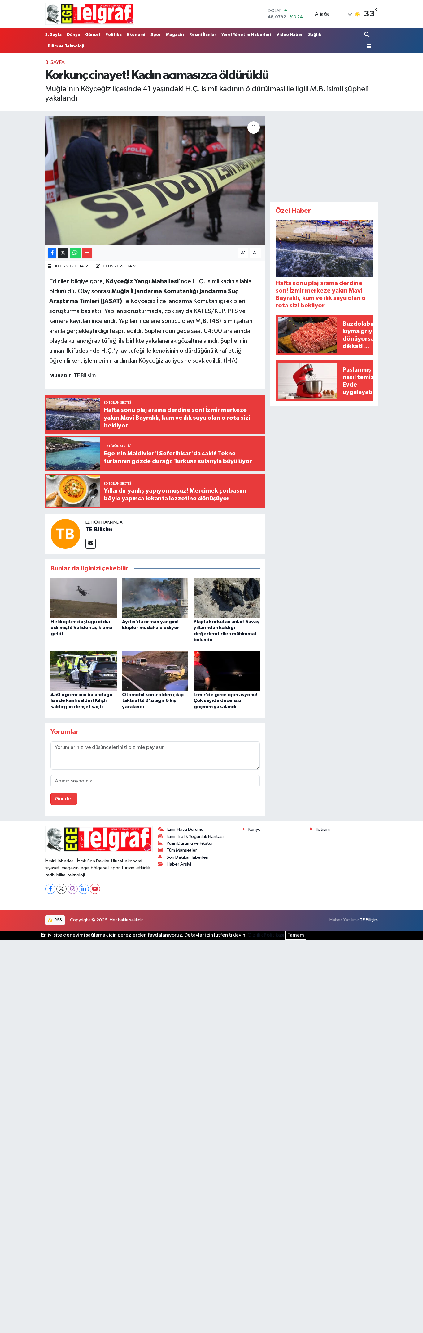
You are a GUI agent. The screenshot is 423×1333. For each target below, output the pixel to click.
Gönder (64, 799)
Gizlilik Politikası (265, 935)
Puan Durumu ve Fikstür (190, 843)
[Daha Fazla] (87, 253)
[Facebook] (50, 889)
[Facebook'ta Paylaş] (52, 253)
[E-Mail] (90, 544)
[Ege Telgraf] (89, 13)
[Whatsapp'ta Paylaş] (75, 253)
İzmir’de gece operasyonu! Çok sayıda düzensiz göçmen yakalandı (225, 700)
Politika (113, 35)
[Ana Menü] (368, 46)
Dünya (73, 35)
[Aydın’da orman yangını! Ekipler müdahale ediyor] (155, 597)
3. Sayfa (53, 35)
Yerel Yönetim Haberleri (246, 35)
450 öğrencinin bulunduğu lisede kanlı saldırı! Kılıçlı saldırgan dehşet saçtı (81, 700)
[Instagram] (73, 889)
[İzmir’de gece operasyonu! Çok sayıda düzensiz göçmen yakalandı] (227, 670)
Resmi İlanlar (202, 35)
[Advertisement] (324, 155)
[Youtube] (95, 889)
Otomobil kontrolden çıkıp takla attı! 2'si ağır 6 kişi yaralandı (153, 700)
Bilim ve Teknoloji (66, 46)
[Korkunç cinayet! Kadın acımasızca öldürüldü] (155, 180)
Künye (254, 829)
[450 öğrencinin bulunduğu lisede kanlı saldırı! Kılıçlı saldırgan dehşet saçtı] (83, 670)
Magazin (175, 35)
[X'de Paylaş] (63, 253)
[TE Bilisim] (65, 533)
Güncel (92, 35)
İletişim (323, 829)
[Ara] (367, 34)
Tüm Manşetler (182, 850)
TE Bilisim (98, 529)
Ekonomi (136, 35)
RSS (58, 920)
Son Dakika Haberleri (187, 857)
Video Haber (290, 35)
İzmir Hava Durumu (185, 829)
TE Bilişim (369, 920)
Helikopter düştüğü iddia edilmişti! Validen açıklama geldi (81, 627)
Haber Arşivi (179, 864)
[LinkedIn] (84, 889)
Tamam (295, 935)
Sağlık (314, 35)
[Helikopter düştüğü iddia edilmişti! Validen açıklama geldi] (83, 597)
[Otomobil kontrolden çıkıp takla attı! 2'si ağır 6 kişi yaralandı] (155, 670)
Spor (155, 35)
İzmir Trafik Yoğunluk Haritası (195, 836)
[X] (61, 889)
